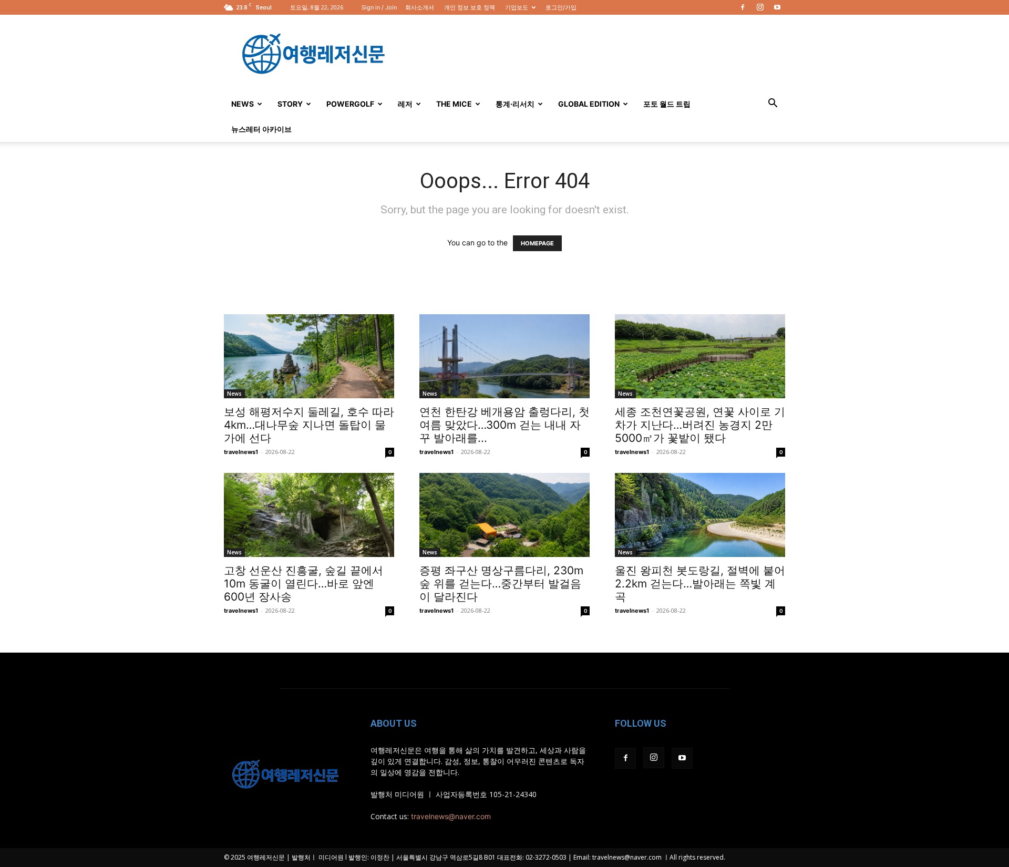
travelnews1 (241, 452)
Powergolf (350, 103)
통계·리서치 (515, 103)
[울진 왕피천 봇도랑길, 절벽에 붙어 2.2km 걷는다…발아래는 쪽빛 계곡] (700, 515)
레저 (405, 103)
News (242, 103)
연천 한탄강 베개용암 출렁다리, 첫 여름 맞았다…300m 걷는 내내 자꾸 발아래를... (504, 425)
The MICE (454, 103)
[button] (772, 104)
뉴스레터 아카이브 (261, 129)
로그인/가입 (560, 7)
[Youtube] (777, 7)
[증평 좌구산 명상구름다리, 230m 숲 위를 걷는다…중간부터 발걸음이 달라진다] (504, 515)
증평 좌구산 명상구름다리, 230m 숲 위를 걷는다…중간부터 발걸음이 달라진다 (501, 583)
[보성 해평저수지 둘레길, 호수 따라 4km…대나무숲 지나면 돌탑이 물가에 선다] (309, 356)
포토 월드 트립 (667, 103)
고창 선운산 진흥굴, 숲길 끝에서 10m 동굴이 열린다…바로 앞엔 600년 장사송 (303, 583)
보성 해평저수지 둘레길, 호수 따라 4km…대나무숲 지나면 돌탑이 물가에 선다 (309, 425)
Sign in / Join (379, 7)
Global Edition (589, 103)
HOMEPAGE (537, 243)
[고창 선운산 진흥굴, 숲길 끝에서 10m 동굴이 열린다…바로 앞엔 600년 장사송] (309, 515)
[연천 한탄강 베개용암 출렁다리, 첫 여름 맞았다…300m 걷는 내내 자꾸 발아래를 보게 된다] (504, 356)
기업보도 (516, 7)
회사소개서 (419, 7)
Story (290, 103)
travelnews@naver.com (451, 816)
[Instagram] (760, 7)
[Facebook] (742, 7)
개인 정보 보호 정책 (469, 7)
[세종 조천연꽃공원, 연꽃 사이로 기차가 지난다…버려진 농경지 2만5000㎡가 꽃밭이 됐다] (700, 356)
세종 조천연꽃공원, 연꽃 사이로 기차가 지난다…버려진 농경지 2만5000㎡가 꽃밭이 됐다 (700, 425)
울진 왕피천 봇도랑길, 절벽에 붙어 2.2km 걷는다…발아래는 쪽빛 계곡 (700, 583)
